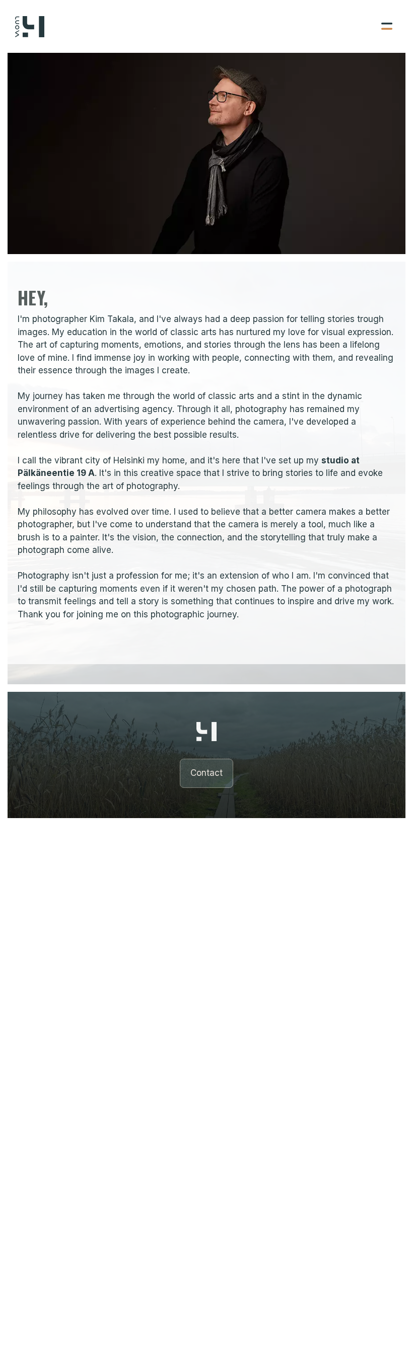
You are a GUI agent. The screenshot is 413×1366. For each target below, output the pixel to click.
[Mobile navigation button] (351, 26)
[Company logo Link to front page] (29, 26)
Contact (206, 773)
